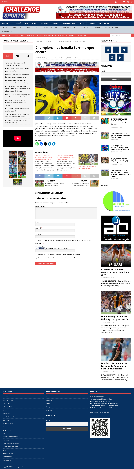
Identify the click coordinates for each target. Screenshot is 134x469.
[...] (119, 286)
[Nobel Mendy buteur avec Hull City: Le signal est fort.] (22, 154)
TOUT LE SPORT (31, 23)
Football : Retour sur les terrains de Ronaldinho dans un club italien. (114, 366)
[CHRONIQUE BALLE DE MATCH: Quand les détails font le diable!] (105, 135)
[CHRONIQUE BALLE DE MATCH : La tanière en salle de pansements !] (105, 160)
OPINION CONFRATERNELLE (69, 27)
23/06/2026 (115, 164)
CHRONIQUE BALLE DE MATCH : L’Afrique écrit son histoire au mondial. (120, 147)
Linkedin (49, 410)
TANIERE (92, 23)
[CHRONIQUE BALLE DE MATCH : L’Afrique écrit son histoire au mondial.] (105, 148)
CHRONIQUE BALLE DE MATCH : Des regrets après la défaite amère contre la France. (121, 173)
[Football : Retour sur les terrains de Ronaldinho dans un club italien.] (13, 161)
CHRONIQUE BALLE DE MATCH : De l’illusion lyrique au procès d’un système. (119, 122)
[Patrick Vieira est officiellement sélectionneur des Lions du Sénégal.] (22, 161)
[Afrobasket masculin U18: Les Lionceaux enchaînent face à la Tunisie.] (13, 175)
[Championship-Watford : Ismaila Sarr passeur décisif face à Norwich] (68, 162)
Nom (37, 222)
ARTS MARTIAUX (69, 23)
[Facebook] (120, 2)
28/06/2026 (115, 152)
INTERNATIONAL (105, 23)
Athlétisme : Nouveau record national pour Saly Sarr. (115, 272)
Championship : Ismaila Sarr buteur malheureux (88, 167)
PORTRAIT (97, 27)
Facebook (49, 400)
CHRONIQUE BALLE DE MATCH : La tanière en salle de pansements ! (119, 160)
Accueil (5, 23)
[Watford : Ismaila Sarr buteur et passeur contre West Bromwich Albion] (46, 162)
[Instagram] (128, 2)
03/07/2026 (115, 127)
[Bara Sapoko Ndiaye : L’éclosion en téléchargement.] (22, 175)
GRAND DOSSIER (86, 27)
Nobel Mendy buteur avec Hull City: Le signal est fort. (115, 318)
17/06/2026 (115, 178)
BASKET (56, 23)
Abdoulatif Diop (53, 58)
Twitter (48, 403)
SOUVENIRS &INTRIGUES (50, 27)
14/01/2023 (41, 58)
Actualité (16, 23)
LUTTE (81, 23)
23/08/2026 (106, 278)
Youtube (49, 397)
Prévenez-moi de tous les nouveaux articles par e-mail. (56, 258)
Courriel (38, 228)
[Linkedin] (132, 2)
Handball (5, 427)
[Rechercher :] (120, 35)
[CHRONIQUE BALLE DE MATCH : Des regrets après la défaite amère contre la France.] (105, 173)
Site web (38, 234)
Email (103, 71)
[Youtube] (116, 2)
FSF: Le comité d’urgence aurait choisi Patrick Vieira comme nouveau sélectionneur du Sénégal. (17, 88)
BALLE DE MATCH (18, 27)
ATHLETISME (6, 403)
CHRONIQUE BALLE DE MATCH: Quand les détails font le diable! (120, 135)
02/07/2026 (115, 139)
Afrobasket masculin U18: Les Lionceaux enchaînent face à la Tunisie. (15, 102)
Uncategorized (7, 460)
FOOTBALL (45, 23)
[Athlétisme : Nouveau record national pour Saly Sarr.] (13, 154)
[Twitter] (124, 2)
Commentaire (40, 206)
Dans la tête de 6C (33, 27)
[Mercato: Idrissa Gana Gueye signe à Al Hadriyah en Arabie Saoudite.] (22, 168)
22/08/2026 (106, 322)
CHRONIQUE (5, 27)
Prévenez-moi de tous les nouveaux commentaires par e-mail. (59, 254)
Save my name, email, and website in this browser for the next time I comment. (64, 240)
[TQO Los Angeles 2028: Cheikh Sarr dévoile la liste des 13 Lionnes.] (17, 182)
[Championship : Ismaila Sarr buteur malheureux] (88, 159)
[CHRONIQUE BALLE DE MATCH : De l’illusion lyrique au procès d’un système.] (105, 121)
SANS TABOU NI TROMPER (112, 27)
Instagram (49, 407)
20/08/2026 (106, 372)
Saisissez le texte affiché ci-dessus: (57, 248)
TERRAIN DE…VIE (7, 31)
